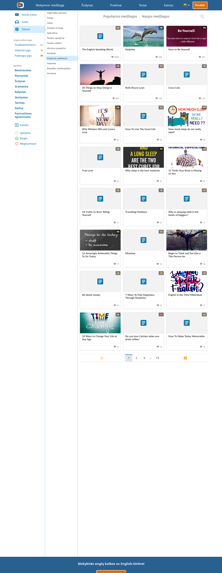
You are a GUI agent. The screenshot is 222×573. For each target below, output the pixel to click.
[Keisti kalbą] (187, 5)
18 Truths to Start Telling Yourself (96, 213)
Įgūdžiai (17, 65)
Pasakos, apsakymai (55, 38)
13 (157, 358)
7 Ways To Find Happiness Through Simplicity (140, 296)
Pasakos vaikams (54, 43)
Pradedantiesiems (25, 45)
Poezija (50, 18)
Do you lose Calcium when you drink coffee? (142, 338)
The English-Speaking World (97, 49)
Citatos (50, 23)
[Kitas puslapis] (185, 358)
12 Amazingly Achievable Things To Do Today (100, 255)
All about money (91, 295)
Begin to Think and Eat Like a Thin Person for (184, 255)
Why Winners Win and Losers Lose (98, 131)
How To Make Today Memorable (186, 336)
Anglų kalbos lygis (22, 40)
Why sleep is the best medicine (142, 170)
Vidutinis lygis (23, 50)
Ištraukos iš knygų (55, 28)
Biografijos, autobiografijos (59, 68)
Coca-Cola (174, 88)
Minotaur (130, 253)
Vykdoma (25, 133)
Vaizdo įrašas (29, 14)
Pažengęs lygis (23, 55)
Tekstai (26, 29)
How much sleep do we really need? (184, 131)
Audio (25, 22)
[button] (115, 57)
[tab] (120, 16)
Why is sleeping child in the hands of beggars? (183, 213)
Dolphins (130, 49)
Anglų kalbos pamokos (57, 13)
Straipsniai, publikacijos (57, 58)
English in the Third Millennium (185, 295)
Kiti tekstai (51, 73)
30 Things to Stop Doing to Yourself (97, 89)
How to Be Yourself (179, 49)
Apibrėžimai (52, 33)
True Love (87, 170)
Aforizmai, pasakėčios (56, 48)
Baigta (23, 138)
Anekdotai (51, 53)
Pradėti (200, 5)
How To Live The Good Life (140, 129)
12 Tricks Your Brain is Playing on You (185, 172)
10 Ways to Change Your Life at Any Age (99, 338)
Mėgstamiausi (28, 143)
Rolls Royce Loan (134, 88)
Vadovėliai (51, 63)
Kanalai (24, 125)
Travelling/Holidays (136, 212)
